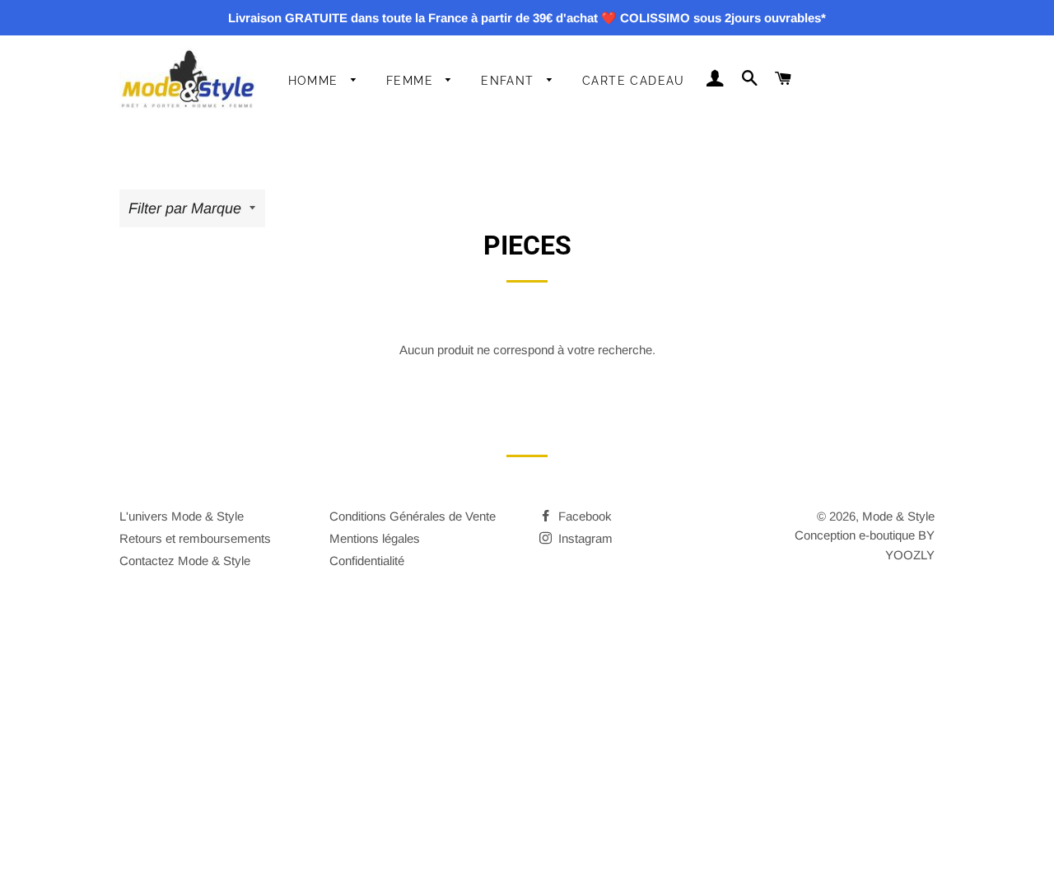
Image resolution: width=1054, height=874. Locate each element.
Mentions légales (374, 538)
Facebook (583, 516)
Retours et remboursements (195, 538)
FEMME (411, 80)
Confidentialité (366, 561)
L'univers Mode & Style (181, 516)
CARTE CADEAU (633, 80)
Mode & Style (898, 516)
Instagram (584, 538)
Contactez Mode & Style (184, 561)
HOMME (315, 80)
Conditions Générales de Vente (412, 516)
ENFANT (510, 80)
